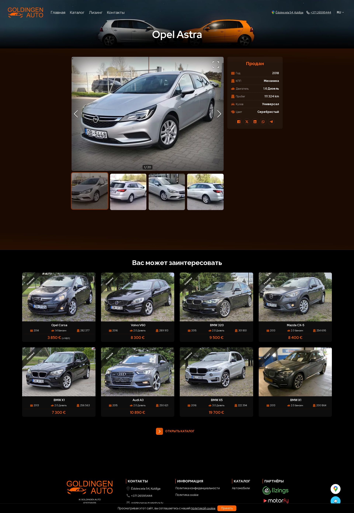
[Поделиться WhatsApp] (263, 121)
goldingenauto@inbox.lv (147, 503)
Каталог (77, 12)
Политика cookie (187, 495)
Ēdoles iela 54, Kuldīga (289, 12)
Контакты (116, 12)
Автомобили (241, 488)
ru (339, 12)
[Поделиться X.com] (247, 121)
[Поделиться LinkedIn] (255, 121)
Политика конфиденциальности (197, 488)
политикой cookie (203, 508)
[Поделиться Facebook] (238, 121)
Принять (227, 508)
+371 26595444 (320, 12)
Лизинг (96, 12)
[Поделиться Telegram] (271, 121)
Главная (58, 12)
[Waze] (336, 501)
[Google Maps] (336, 489)
